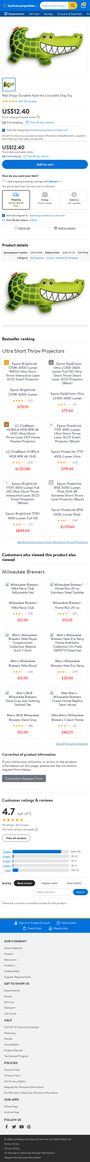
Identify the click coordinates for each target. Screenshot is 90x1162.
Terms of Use (11, 1070)
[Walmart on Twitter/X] (14, 1127)
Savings (48, 14)
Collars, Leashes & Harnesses (62, 258)
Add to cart (45, 164)
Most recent (24, 883)
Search (80, 892)
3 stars (6, 861)
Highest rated (49, 883)
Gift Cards (10, 1013)
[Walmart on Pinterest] (29, 1127)
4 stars (6, 856)
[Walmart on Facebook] (6, 1127)
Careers (8, 954)
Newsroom (10, 959)
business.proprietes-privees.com (49, 130)
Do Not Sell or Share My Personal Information (31, 1093)
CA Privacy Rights (14, 1081)
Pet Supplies (37, 258)
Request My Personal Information (24, 1087)
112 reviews (30, 101)
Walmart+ (10, 1008)
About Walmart (13, 948)
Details (33, 220)
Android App (11, 1112)
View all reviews (16, 838)
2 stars (6, 865)
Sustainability (12, 971)
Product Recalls (13, 1050)
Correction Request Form (23, 778)
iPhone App (11, 1106)
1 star (7, 870)
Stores (8, 996)
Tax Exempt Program (16, 1056)
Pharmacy (10, 1033)
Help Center (69, 923)
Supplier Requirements (17, 977)
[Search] (72, 5)
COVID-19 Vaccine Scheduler (21, 1027)
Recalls (8, 1039)
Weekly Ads (60, 928)
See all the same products (72, 744)
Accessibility (11, 1044)
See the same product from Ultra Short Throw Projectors (52, 542)
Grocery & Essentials (70, 14)
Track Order (35, 928)
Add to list (24, 228)
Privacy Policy (12, 1075)
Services (34, 14)
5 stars (6, 851)
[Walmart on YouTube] (21, 1127)
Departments (16, 14)
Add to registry (67, 228)
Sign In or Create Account (34, 923)
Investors (9, 965)
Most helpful (74, 883)
